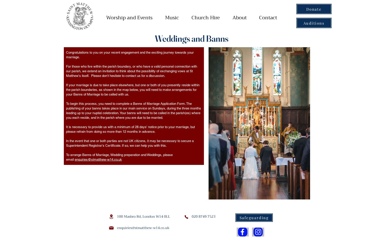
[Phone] (186, 217)
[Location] (111, 216)
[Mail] (111, 228)
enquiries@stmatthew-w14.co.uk (98, 159)
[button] (129, 17)
